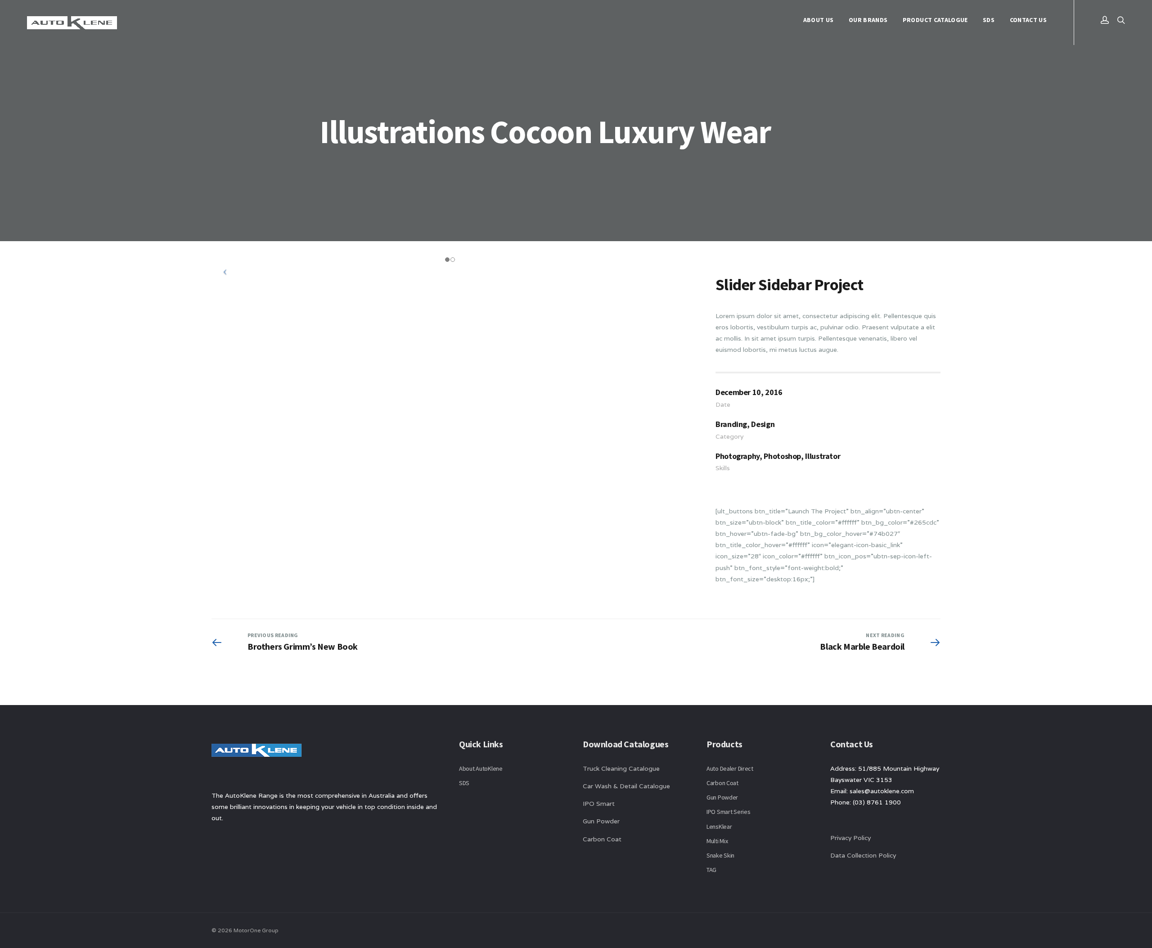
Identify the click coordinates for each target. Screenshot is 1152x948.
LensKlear (719, 826)
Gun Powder (601, 821)
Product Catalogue (935, 20)
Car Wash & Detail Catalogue (626, 786)
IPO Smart (599, 804)
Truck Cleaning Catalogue (621, 768)
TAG (711, 870)
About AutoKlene (481, 768)
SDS (988, 20)
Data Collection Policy (864, 855)
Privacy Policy (850, 838)
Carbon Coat (602, 839)
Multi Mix (717, 841)
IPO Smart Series (728, 812)
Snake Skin (720, 855)
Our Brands (868, 20)
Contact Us (1028, 20)
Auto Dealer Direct (729, 768)
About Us (818, 20)
